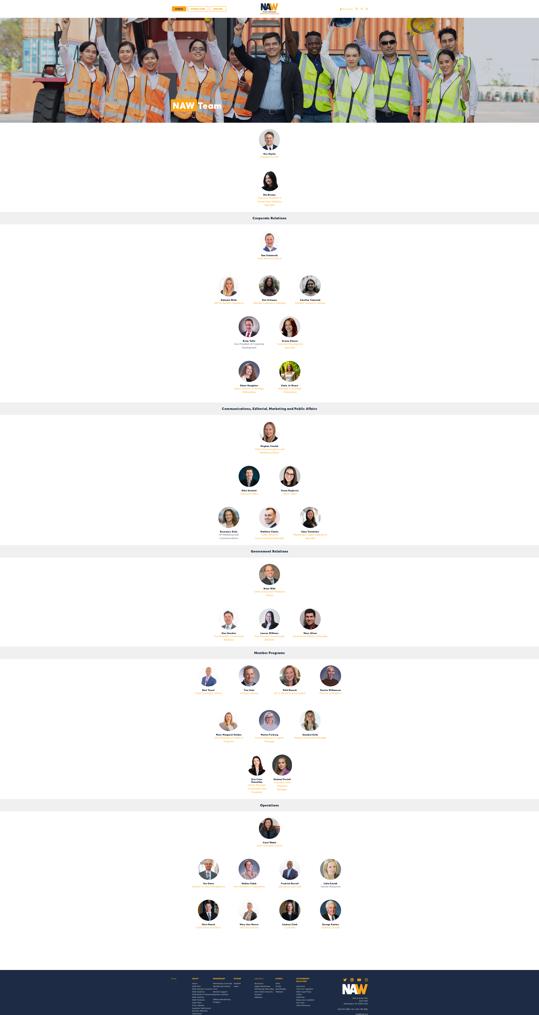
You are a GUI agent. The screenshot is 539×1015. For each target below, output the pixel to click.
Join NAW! (218, 9)
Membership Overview (222, 983)
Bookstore (259, 983)
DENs (278, 983)
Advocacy (300, 986)
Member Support (220, 991)
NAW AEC (196, 986)
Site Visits (300, 1002)
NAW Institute (198, 997)
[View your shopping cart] (356, 9)
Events (278, 986)
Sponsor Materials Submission (200, 1012)
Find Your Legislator (304, 989)
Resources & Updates (305, 1000)
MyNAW (237, 983)
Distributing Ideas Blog (264, 989)
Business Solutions (220, 994)
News (236, 986)
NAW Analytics (198, 991)
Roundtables (281, 989)
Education (259, 978)
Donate (179, 9)
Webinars (258, 997)
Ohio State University (264, 991)
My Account (347, 9)
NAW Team (197, 1002)
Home (173, 978)
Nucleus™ (258, 994)
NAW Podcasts (198, 1000)
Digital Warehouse (262, 986)
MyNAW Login (198, 9)
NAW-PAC (300, 997)
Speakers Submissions (201, 1008)
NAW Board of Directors (202, 994)
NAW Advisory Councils (202, 989)
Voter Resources (303, 1005)
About (194, 983)
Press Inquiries (198, 1005)
